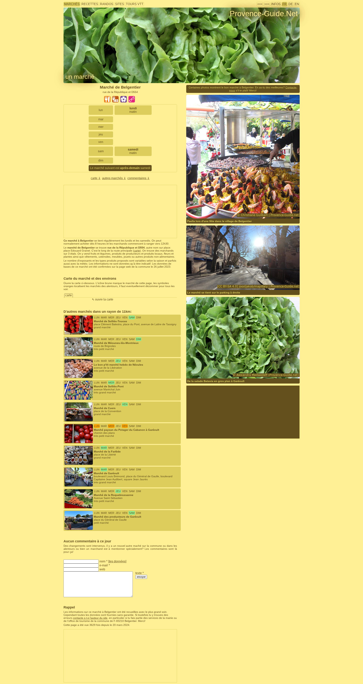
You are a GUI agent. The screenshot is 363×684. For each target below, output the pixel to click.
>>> (266, 4)
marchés (72, 4)
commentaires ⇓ (138, 178)
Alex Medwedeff (235, 371)
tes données (117, 561)
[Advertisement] (120, 211)
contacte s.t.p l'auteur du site (90, 617)
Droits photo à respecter (77, 19)
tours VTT (134, 4)
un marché (79, 76)
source (253, 211)
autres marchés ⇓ (114, 178)
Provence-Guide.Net (264, 13)
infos (276, 4)
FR (284, 4)
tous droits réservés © (207, 211)
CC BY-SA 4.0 (245, 282)
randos (106, 4)
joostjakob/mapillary (211, 282)
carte (137, 250)
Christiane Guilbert (237, 211)
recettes (89, 4)
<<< (259, 4)
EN (297, 4)
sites (119, 4)
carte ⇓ (96, 178)
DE (291, 4)
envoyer (141, 576)
